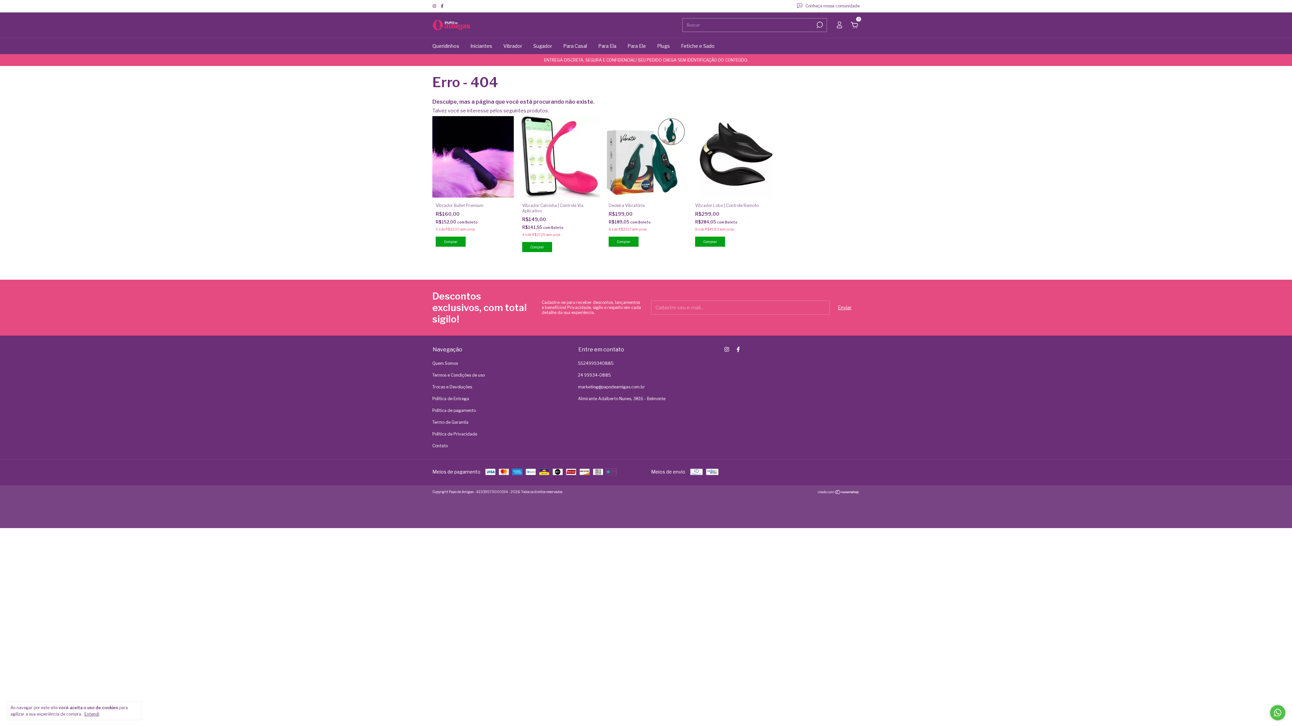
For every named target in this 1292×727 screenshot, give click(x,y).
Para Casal (575, 46)
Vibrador (512, 46)
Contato (440, 445)
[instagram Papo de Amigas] (434, 5)
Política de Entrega (450, 398)
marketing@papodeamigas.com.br (611, 386)
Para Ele (636, 46)
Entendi (91, 714)
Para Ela (607, 46)
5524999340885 (596, 363)
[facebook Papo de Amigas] (442, 5)
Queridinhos (445, 46)
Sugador (542, 46)
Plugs (663, 46)
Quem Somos (445, 363)
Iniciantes (481, 46)
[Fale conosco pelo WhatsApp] (1277, 712)
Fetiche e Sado (698, 46)
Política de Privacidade (454, 434)
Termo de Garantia (450, 422)
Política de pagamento (454, 410)
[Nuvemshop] (839, 492)
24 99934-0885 (594, 375)
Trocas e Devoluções (452, 386)
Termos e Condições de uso (458, 375)
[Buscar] (819, 25)
